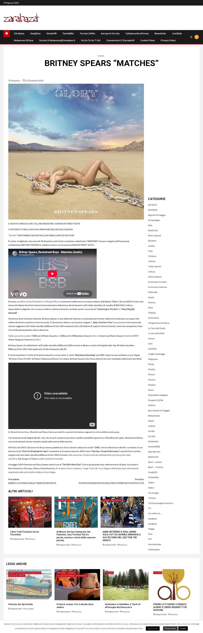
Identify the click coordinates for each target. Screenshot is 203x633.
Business (152, 240)
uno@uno (35, 33)
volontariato (154, 549)
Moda (151, 364)
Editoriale (152, 292)
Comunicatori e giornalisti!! (120, 40)
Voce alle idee (154, 544)
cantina (151, 245)
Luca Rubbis (29, 609)
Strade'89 (152, 472)
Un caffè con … (155, 513)
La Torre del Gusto (156, 328)
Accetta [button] (183, 628)
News (151, 390)
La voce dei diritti (156, 333)
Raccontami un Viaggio (159, 410)
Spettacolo (24, 500)
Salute (151, 420)
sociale (151, 431)
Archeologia (154, 220)
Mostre (151, 369)
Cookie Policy (147, 40)
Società (151, 436)
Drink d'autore (155, 276)
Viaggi (151, 528)
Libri (150, 343)
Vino (150, 534)
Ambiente (152, 209)
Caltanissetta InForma (137, 33)
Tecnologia (153, 492)
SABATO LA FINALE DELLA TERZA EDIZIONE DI (32, 481)
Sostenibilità (154, 446)
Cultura (60, 500)
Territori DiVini (87, 33)
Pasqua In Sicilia (155, 400)
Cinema (151, 261)
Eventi (151, 297)
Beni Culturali (154, 235)
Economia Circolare (157, 281)
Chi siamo (19, 33)
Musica (101, 56)
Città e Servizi (154, 266)
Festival (69, 500)
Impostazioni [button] (152, 628)
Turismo (152, 498)
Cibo (150, 251)
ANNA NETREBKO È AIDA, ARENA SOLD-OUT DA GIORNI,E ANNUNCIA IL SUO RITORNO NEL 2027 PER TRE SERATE (122, 536)
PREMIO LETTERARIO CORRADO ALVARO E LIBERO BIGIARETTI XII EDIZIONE (170, 607)
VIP (150, 539)
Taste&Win (68, 33)
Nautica (152, 384)
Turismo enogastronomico (160, 503)
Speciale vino (154, 451)
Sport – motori (155, 462)
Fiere (150, 307)
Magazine (153, 359)
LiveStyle (177, 33)
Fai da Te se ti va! (90, 40)
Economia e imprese (157, 287)
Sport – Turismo (155, 467)
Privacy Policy (168, 40)
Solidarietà (153, 441)
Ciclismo (152, 256)
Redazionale (154, 415)
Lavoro (151, 338)
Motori (151, 374)
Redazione (15, 80)
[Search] (191, 37)
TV (149, 508)
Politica (151, 405)
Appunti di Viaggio (157, 215)
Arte (150, 225)
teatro (151, 487)
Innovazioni (153, 317)
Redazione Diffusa (23, 40)
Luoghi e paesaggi (156, 354)
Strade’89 (51, 33)
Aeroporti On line (110, 33)
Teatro (151, 482)
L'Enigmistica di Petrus (158, 323)
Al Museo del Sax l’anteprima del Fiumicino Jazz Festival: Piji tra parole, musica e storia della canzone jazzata (76, 536)
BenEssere (153, 230)
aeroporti (152, 204)
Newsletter (160, 33)
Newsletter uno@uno (158, 395)
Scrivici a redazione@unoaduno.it (57, 40)
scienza (151, 425)
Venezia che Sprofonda (20, 604)
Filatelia (152, 312)
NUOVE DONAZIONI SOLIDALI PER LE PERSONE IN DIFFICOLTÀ (111, 481)
